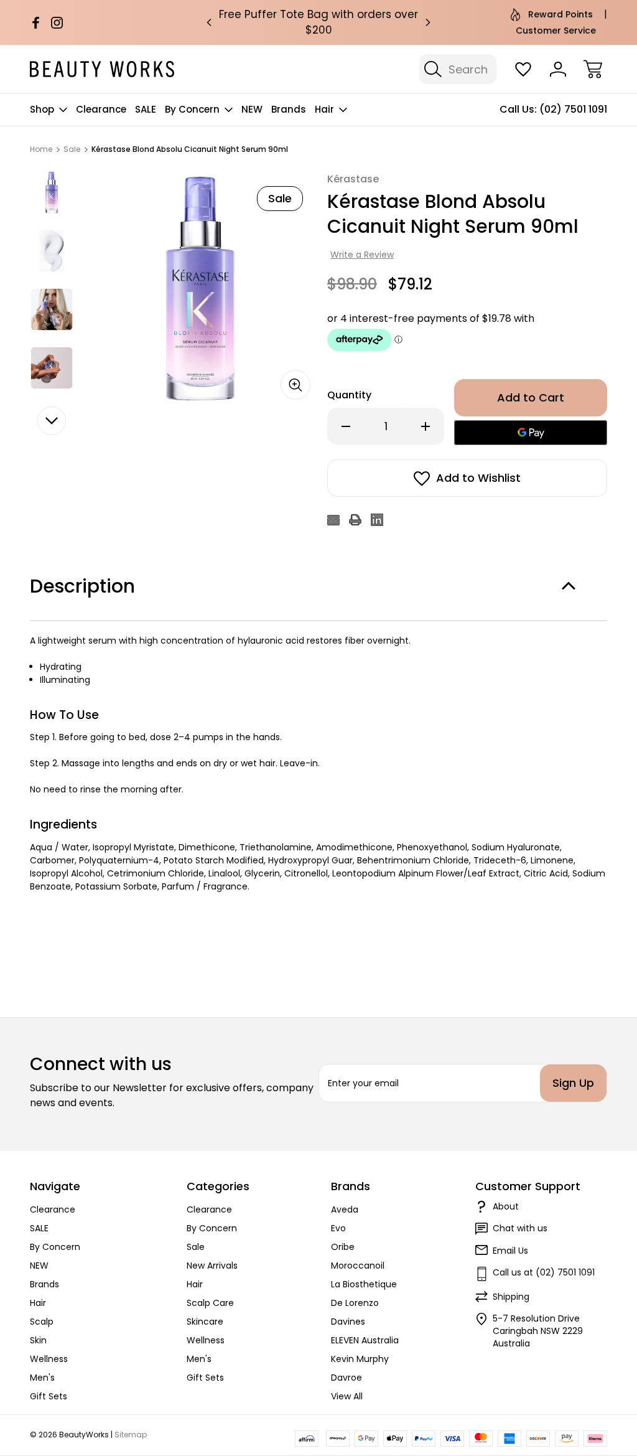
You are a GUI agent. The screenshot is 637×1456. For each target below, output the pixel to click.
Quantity (349, 395)
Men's (42, 1377)
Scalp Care (210, 1303)
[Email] (333, 520)
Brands (288, 109)
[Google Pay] (530, 432)
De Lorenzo (355, 1303)
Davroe (346, 1377)
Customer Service (556, 30)
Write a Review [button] (362, 254)
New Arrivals (212, 1265)
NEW (252, 109)
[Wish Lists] (523, 69)
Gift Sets (48, 1396)
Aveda (344, 1209)
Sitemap (130, 1434)
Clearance (101, 109)
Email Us (510, 1250)
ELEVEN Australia (365, 1340)
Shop (42, 109)
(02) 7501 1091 (573, 109)
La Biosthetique (364, 1284)
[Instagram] (57, 23)
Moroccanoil (357, 1265)
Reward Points (560, 14)
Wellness (49, 1359)
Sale (196, 1247)
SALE (145, 109)
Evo (338, 1228)
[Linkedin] (377, 520)
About (506, 1206)
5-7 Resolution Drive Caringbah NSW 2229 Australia (538, 1331)
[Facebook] (36, 23)
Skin (38, 1340)
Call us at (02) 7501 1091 (544, 1272)
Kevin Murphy (360, 1359)
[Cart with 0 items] (593, 69)
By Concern (192, 109)
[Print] (355, 520)
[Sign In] (558, 69)
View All (347, 1396)
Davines (348, 1321)
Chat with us (520, 1228)
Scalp (41, 1321)
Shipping (511, 1296)
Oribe (343, 1247)
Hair (324, 109)
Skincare (205, 1321)
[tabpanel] (51, 192)
